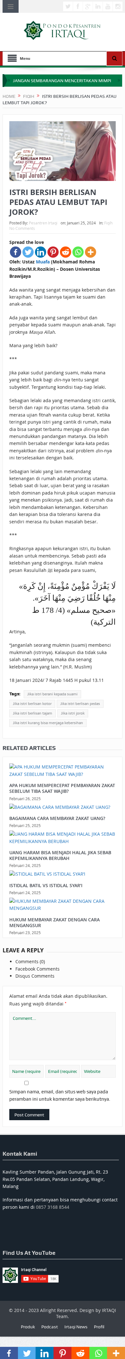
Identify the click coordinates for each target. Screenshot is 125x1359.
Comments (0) (30, 961)
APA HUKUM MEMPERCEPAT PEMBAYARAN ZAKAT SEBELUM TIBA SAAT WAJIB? (62, 788)
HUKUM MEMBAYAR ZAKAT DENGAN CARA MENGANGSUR (54, 922)
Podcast (49, 1326)
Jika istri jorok (73, 713)
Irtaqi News (76, 1326)
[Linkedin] (40, 252)
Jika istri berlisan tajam (32, 713)
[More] (90, 252)
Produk (28, 1326)
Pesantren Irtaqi (43, 222)
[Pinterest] (53, 252)
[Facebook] (15, 252)
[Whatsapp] (78, 252)
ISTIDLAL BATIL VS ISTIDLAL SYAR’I (45, 885)
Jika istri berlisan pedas (80, 703)
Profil (99, 1326)
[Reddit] (65, 252)
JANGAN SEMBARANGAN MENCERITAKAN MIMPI (62, 80)
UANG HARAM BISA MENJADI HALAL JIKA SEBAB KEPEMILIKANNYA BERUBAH (60, 855)
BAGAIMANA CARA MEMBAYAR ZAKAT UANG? (57, 818)
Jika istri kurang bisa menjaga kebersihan (48, 723)
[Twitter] (28, 252)
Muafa (43, 262)
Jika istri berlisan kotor (32, 703)
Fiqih (108, 222)
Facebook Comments (37, 969)
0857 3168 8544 (52, 1207)
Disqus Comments (34, 976)
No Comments (22, 228)
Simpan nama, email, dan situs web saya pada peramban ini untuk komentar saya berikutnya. (59, 1095)
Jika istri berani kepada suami (52, 694)
